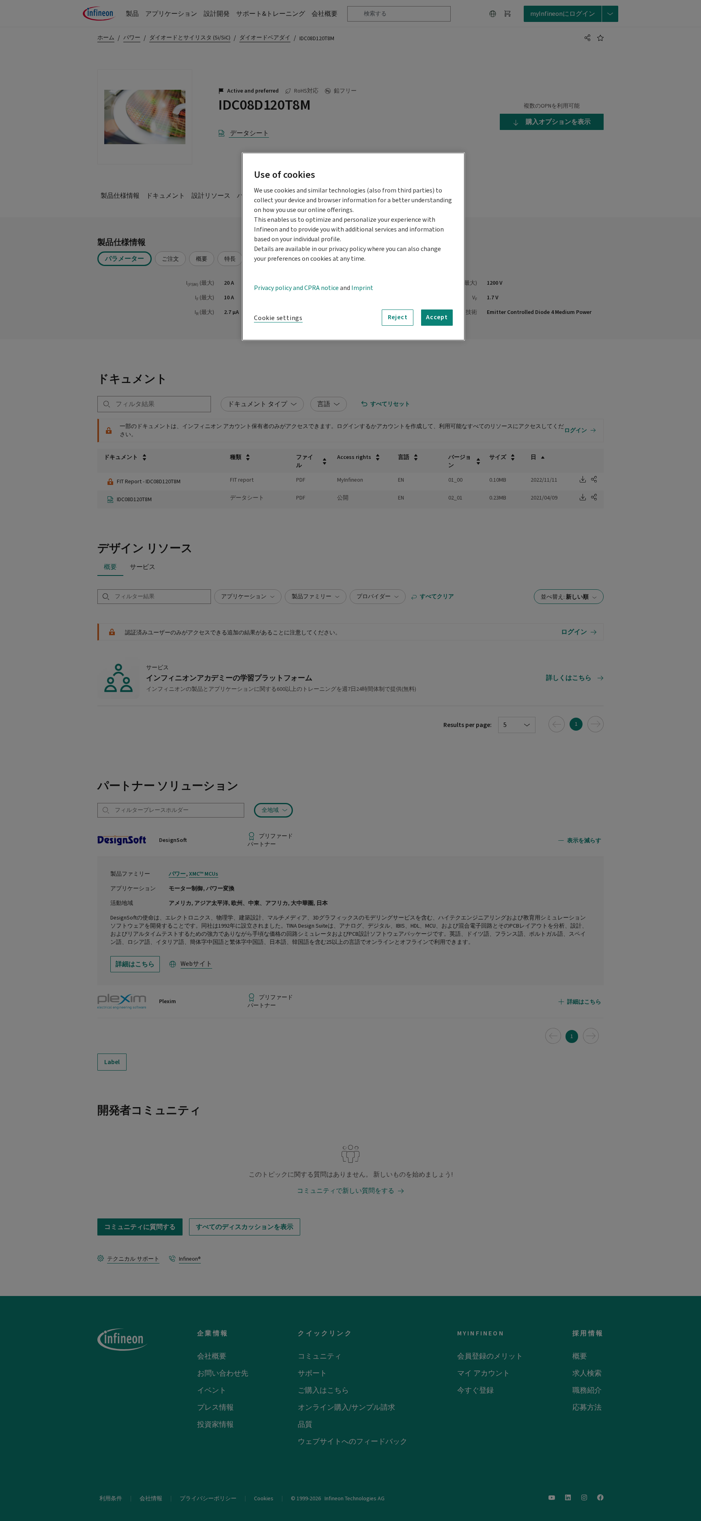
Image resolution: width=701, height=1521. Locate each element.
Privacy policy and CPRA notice (296, 287)
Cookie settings (278, 318)
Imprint (362, 287)
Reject (398, 317)
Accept (437, 317)
